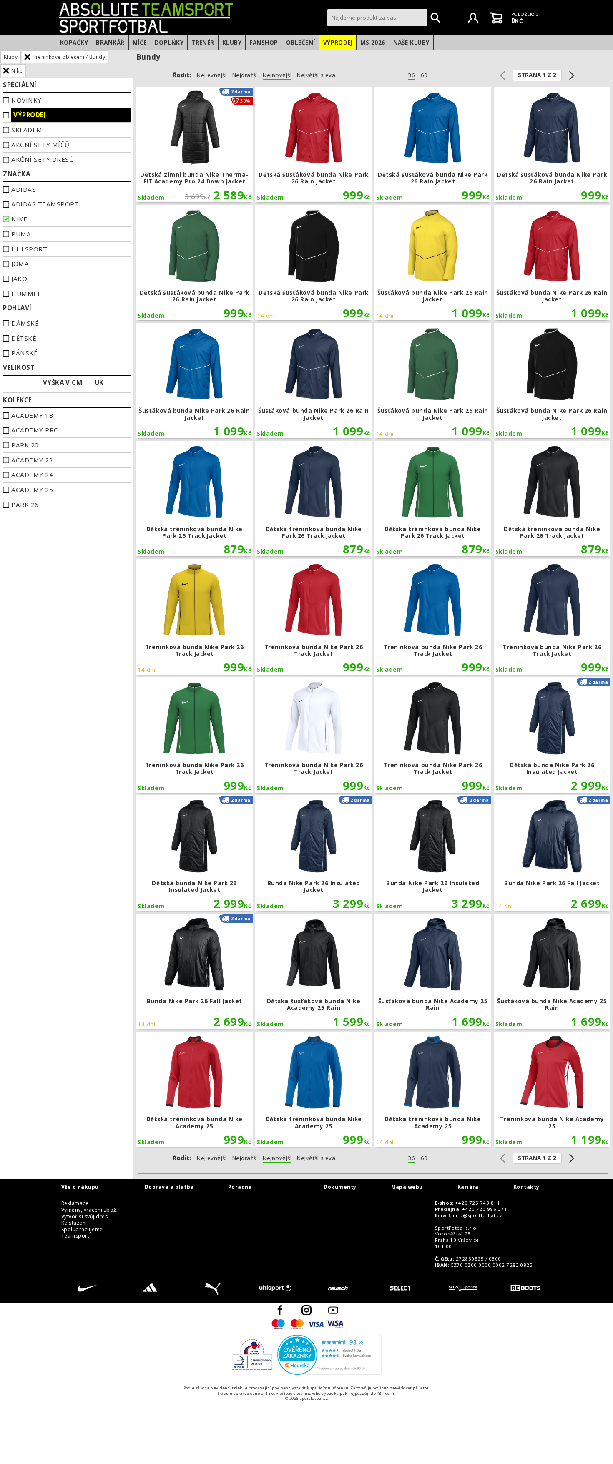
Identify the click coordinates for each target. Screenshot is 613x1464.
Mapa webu (407, 1187)
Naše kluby (411, 42)
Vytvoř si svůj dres (84, 1216)
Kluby (231, 42)
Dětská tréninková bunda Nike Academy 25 (194, 1089)
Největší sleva (316, 75)
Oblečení (300, 42)
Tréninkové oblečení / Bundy (69, 56)
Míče (140, 42)
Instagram (306, 1310)
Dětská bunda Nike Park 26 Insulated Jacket (552, 735)
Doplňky (169, 42)
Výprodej (338, 42)
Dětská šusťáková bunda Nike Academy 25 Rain (313, 971)
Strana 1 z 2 (537, 75)
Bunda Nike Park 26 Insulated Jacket (313, 853)
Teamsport (75, 1236)
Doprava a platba (169, 1187)
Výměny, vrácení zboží (89, 1210)
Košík (496, 18)
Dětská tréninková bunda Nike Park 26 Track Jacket (194, 499)
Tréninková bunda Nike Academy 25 (552, 1089)
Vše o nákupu (80, 1187)
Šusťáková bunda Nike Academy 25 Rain (432, 971)
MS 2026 (372, 42)
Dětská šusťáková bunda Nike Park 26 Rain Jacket (313, 144)
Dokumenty (340, 1187)
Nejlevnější (211, 75)
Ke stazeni (74, 1223)
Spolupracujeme (82, 1229)
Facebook (279, 1310)
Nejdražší (244, 75)
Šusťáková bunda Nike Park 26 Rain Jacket (432, 263)
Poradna (240, 1187)
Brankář (110, 42)
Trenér (202, 42)
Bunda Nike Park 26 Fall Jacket (552, 853)
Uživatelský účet (473, 18)
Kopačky (74, 42)
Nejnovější (277, 75)
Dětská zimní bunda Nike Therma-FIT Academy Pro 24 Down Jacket (194, 144)
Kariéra (468, 1187)
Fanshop (263, 42)
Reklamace (74, 1203)
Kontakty (526, 1187)
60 (424, 75)
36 (411, 75)
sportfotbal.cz (191, 17)
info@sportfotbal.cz (477, 1215)
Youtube (333, 1310)
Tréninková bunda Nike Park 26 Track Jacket (194, 617)
